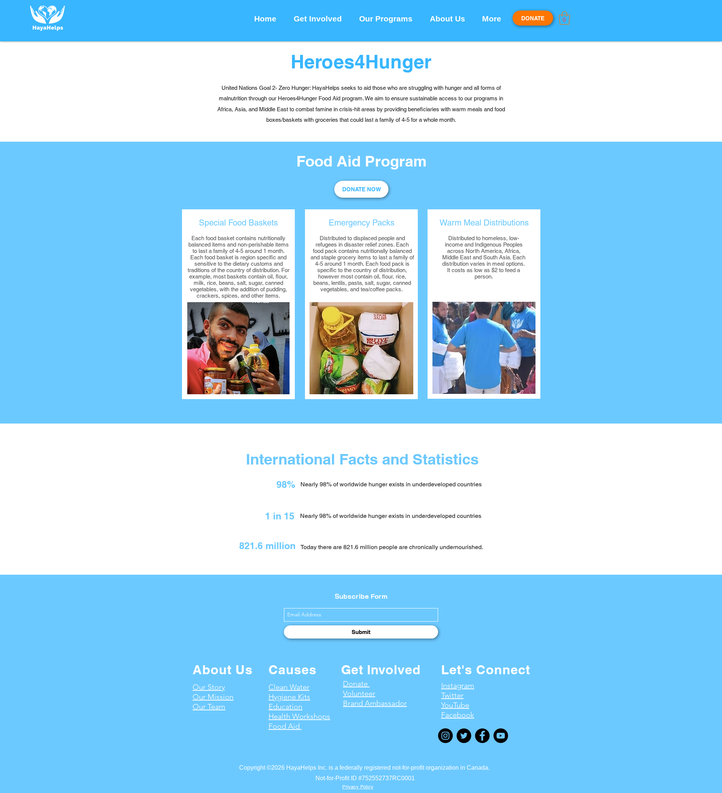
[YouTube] (500, 735)
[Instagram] (445, 735)
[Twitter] (464, 735)
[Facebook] (482, 735)
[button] (320, 18)
